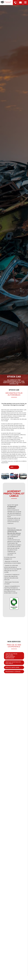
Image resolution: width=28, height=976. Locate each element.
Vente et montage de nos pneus (13, 662)
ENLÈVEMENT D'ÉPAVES (13, 671)
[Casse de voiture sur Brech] (23, 476)
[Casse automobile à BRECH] (5, 476)
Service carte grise (12, 667)
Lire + (12, 467)
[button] (25, 2)
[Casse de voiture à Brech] (14, 476)
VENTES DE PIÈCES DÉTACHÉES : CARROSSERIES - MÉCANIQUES (11, 656)
